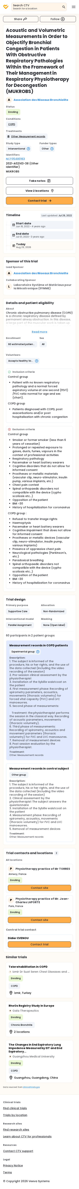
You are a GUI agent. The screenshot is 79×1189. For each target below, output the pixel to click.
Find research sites (16, 1130)
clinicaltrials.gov (31, 1087)
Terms (7, 1172)
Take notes (37, 181)
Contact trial (37, 201)
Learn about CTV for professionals (27, 1136)
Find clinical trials (15, 1108)
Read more (39, 332)
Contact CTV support (18, 1151)
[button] (11, 124)
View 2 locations (37, 191)
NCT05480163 (15, 159)
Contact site (39, 888)
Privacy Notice (13, 1165)
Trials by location (15, 1115)
